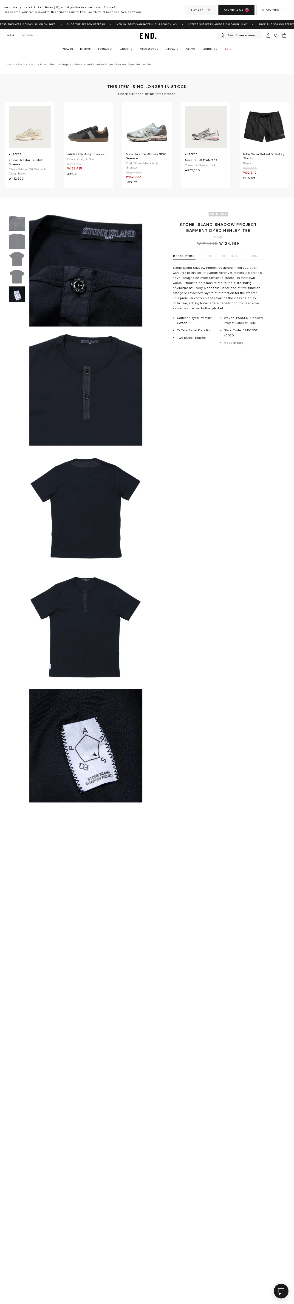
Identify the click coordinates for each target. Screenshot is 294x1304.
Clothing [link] (126, 49)
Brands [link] (85, 49)
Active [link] (190, 49)
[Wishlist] (276, 36)
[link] (147, 35)
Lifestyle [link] (172, 49)
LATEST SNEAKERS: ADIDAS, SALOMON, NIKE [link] (212, 24)
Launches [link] (210, 49)
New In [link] (67, 49)
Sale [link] (228, 49)
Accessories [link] (149, 49)
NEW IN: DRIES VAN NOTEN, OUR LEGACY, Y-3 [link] (141, 24)
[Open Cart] (284, 35)
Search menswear (241, 35)
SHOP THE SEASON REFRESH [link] (80, 24)
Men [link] (10, 35)
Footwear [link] (105, 49)
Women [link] (28, 35)
